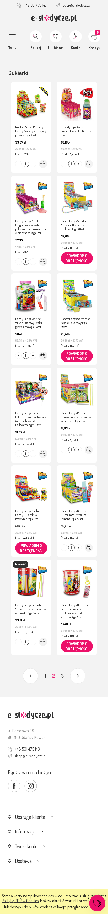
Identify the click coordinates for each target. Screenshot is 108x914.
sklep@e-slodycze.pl (77, 5)
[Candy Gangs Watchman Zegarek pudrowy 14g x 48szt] (77, 293)
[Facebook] (14, 786)
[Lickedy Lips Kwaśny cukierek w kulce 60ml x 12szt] (77, 101)
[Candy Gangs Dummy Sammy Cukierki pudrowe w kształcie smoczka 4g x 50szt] (77, 579)
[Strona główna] (54, 18)
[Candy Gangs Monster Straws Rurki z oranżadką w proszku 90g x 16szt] (77, 387)
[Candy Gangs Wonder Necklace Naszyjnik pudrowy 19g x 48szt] (77, 195)
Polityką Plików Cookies (20, 900)
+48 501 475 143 (35, 5)
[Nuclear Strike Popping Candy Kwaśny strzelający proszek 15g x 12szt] (31, 101)
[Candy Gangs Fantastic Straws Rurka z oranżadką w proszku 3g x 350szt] (31, 579)
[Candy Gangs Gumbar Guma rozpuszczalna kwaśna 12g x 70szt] (77, 485)
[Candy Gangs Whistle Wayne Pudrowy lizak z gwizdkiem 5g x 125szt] (31, 293)
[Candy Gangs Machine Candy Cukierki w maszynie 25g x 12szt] (31, 485)
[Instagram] (30, 786)
